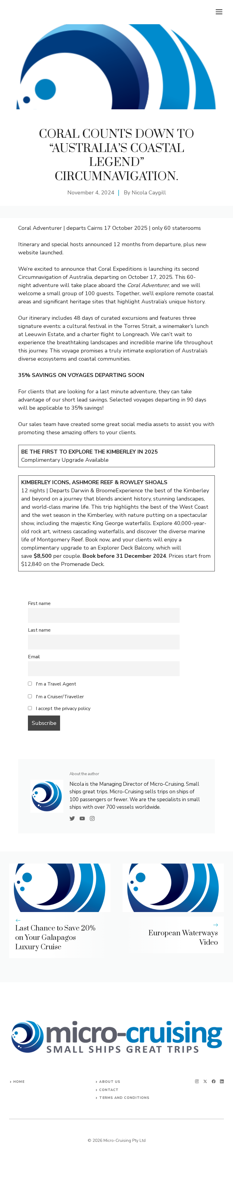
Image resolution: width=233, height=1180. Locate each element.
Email (34, 656)
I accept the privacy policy (63, 708)
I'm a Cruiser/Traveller (59, 696)
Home (18, 1081)
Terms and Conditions (124, 1098)
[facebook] (214, 1081)
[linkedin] (222, 1081)
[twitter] (205, 1081)
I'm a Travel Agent (55, 684)
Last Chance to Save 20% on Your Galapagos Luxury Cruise (55, 938)
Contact (109, 1090)
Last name (39, 630)
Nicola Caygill (149, 192)
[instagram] (197, 1081)
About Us (109, 1081)
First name (39, 603)
